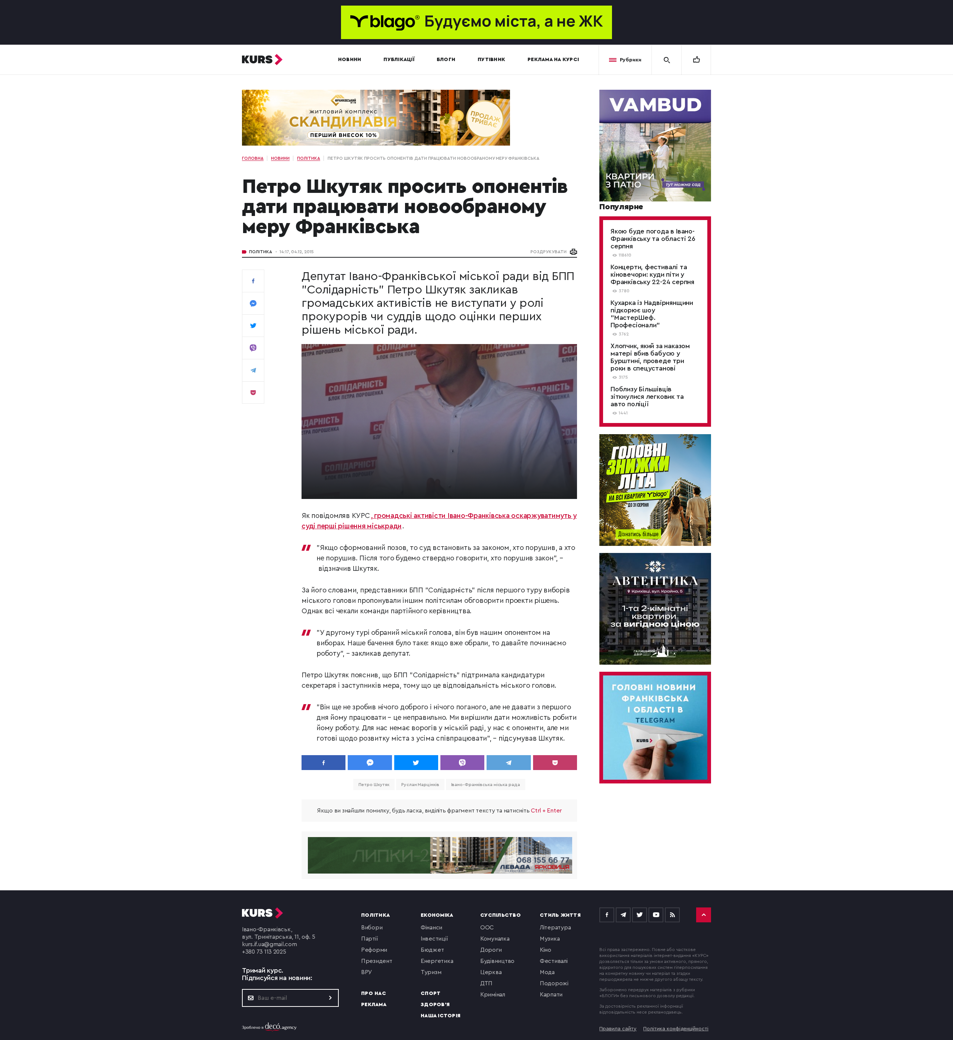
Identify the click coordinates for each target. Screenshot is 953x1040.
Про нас (373, 993)
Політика (260, 251)
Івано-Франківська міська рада (485, 784)
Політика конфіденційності (675, 1028)
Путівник (491, 59)
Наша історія (440, 1015)
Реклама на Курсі (553, 59)
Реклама (373, 1004)
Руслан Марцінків (420, 784)
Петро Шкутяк (373, 784)
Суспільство (500, 915)
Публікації (398, 59)
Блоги (446, 59)
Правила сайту (618, 1028)
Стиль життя (560, 915)
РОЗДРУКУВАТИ (548, 251)
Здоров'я (435, 1004)
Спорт (430, 993)
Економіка (437, 915)
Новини (349, 59)
